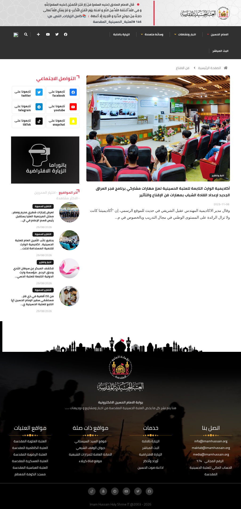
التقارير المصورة (43, 206)
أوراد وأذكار (150, 461)
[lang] (15, 34)
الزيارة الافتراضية (150, 454)
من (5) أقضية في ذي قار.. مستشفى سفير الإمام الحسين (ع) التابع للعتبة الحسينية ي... (32, 300)
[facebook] (66, 34)
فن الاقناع (182, 68)
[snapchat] (103, 491)
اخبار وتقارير (218, 175)
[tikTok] (92, 491)
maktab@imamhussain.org (211, 448)
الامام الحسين (219, 34)
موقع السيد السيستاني (90, 441)
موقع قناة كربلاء (90, 461)
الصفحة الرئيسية (209, 68)
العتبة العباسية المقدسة (30, 467)
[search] (25, 34)
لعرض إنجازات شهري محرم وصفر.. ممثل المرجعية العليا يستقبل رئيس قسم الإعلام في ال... (32, 216)
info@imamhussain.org (210, 441)
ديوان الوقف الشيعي (90, 448)
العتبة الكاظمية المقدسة (30, 448)
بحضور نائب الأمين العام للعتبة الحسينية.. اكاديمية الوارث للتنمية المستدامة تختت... (34, 244)
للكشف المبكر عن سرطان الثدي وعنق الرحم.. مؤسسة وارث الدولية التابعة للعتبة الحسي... (33, 272)
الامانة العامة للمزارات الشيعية (90, 454)
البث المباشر (221, 50)
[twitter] (57, 34)
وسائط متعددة (153, 34)
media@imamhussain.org (211, 454)
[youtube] (48, 34)
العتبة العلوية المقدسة (30, 441)
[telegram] (115, 491)
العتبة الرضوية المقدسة (30, 454)
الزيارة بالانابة (121, 34)
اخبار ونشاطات (186, 34)
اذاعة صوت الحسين (151, 467)
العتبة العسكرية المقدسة (30, 461)
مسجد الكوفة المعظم (30, 474)
